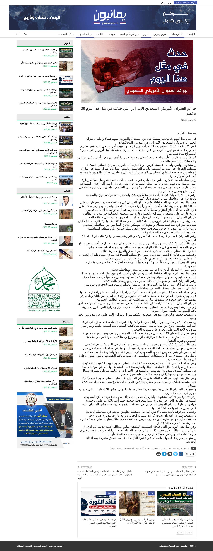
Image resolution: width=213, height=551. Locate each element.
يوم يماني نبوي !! (51, 224)
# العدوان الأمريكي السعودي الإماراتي (176, 448)
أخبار (190, 493)
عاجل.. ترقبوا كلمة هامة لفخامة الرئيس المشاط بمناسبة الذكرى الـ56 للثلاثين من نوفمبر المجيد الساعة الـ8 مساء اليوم (104, 474)
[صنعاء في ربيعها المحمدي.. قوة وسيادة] (66, 254)
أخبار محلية (176, 34)
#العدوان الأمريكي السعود (132, 448)
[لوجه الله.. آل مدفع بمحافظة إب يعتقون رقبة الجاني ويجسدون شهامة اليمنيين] (66, 140)
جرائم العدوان (85, 34)
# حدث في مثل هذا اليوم (153, 448)
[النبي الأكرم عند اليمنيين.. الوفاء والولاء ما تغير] (66, 214)
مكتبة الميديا (67, 34)
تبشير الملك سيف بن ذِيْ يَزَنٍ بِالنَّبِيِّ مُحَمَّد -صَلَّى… (38, 63)
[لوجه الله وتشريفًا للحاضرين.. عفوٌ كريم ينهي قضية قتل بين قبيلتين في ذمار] (66, 180)
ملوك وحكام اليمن (129, 34)
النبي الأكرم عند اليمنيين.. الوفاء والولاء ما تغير (39, 210)
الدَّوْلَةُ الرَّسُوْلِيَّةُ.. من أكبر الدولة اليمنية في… (40, 341)
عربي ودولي (160, 34)
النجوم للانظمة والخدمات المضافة (32, 546)
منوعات (111, 34)
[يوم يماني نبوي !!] (66, 227)
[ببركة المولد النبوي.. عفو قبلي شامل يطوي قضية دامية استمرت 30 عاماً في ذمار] (66, 127)
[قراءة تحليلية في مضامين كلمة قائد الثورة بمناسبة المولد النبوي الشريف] (98, 503)
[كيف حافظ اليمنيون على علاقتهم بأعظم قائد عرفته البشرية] (66, 241)
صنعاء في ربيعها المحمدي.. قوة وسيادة (42, 250)
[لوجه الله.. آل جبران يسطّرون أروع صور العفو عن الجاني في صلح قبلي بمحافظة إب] (66, 154)
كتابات (99, 34)
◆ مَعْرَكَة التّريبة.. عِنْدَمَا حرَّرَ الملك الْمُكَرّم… (40, 368)
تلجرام (163, 3)
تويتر (170, 3)
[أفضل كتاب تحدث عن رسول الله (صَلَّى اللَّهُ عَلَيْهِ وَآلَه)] (66, 201)
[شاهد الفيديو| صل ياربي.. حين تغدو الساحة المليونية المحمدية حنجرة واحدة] (66, 106)
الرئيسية (191, 34)
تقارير (146, 34)
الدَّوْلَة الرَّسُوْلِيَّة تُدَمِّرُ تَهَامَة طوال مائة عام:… (40, 355)
